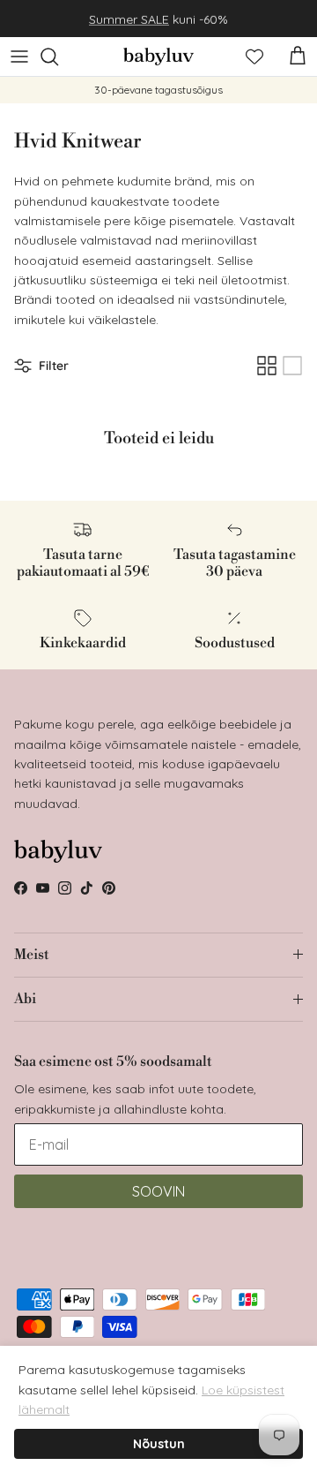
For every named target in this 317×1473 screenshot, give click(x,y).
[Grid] (266, 365)
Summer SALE (129, 18)
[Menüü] (19, 56)
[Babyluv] (158, 56)
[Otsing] (58, 56)
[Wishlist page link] (254, 56)
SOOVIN (158, 1191)
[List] (292, 365)
